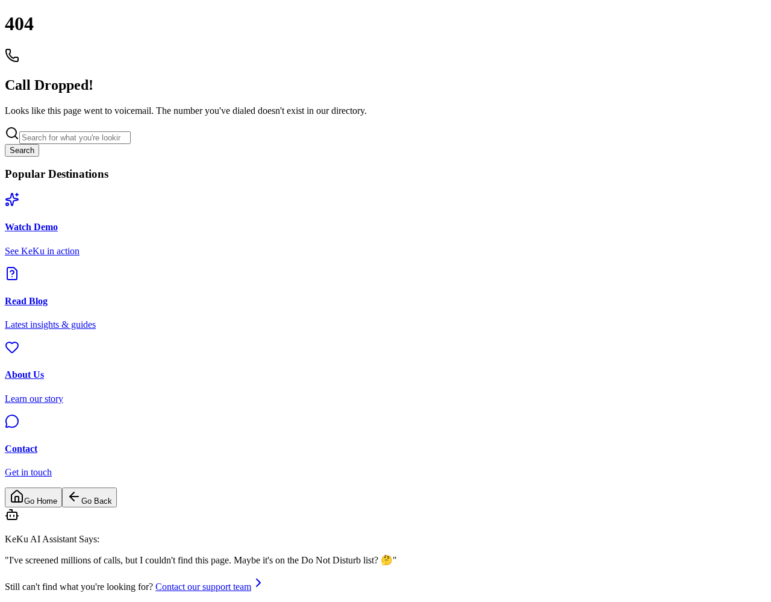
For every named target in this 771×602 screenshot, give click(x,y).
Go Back (96, 501)
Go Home (40, 501)
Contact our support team (203, 587)
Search (22, 150)
